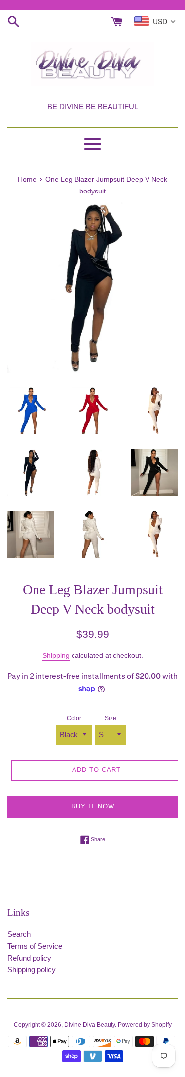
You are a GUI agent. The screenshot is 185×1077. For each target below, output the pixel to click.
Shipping (56, 655)
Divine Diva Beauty (89, 1024)
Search (19, 934)
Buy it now (92, 806)
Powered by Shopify (145, 1024)
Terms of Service (34, 946)
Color (74, 718)
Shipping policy (31, 969)
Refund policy (29, 958)
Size (110, 718)
